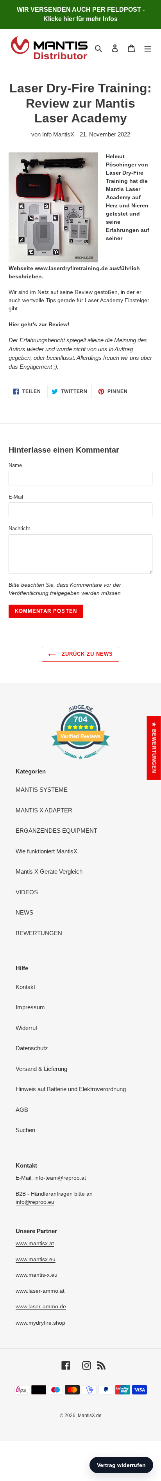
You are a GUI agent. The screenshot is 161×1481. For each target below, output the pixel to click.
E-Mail (16, 497)
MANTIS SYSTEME (42, 789)
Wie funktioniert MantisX (46, 851)
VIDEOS (27, 892)
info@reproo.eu (35, 1202)
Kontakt (25, 987)
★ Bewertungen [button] (154, 747)
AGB (22, 1109)
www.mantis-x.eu (36, 1275)
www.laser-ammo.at (40, 1291)
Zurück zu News (86, 654)
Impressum (30, 1007)
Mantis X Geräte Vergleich (49, 871)
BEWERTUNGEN (39, 933)
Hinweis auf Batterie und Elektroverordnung (71, 1089)
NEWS (24, 912)
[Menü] (148, 48)
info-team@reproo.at (60, 1178)
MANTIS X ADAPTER (44, 810)
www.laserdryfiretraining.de (71, 268)
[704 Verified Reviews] (80, 763)
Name (15, 465)
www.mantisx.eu (35, 1259)
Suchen (25, 1130)
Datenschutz (32, 1048)
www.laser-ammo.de (41, 1306)
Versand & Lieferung (41, 1068)
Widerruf (26, 1027)
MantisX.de (90, 1415)
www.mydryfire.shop (40, 1323)
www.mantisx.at (35, 1243)
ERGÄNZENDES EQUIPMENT (56, 830)
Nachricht (19, 528)
